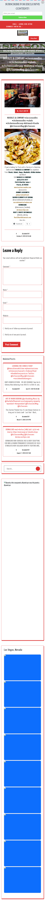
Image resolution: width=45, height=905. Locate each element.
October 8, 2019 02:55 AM (23, 236)
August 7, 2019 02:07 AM (24, 453)
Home (15, 45)
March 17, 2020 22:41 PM (24, 420)
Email (5, 302)
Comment (6, 266)
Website (5, 315)
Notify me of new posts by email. (15, 334)
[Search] (38, 469)
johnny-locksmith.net (22, 195)
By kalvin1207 (26, 233)
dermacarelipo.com (22, 210)
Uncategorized (24, 45)
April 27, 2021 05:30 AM (32, 389)
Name (5, 290)
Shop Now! (34, 38)
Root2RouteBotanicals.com (22, 217)
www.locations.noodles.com (22, 187)
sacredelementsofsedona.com (22, 202)
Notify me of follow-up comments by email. (19, 328)
